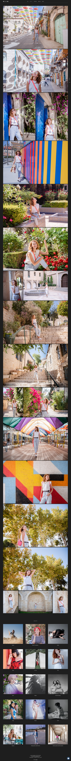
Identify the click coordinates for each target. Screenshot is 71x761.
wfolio (36, 759)
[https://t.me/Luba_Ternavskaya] (7, 1)
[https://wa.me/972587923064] (6, 1)
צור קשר (39, 1)
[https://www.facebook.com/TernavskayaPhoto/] (3, 1)
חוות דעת (35, 1)
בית (27, 1)
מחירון (43, 1)
